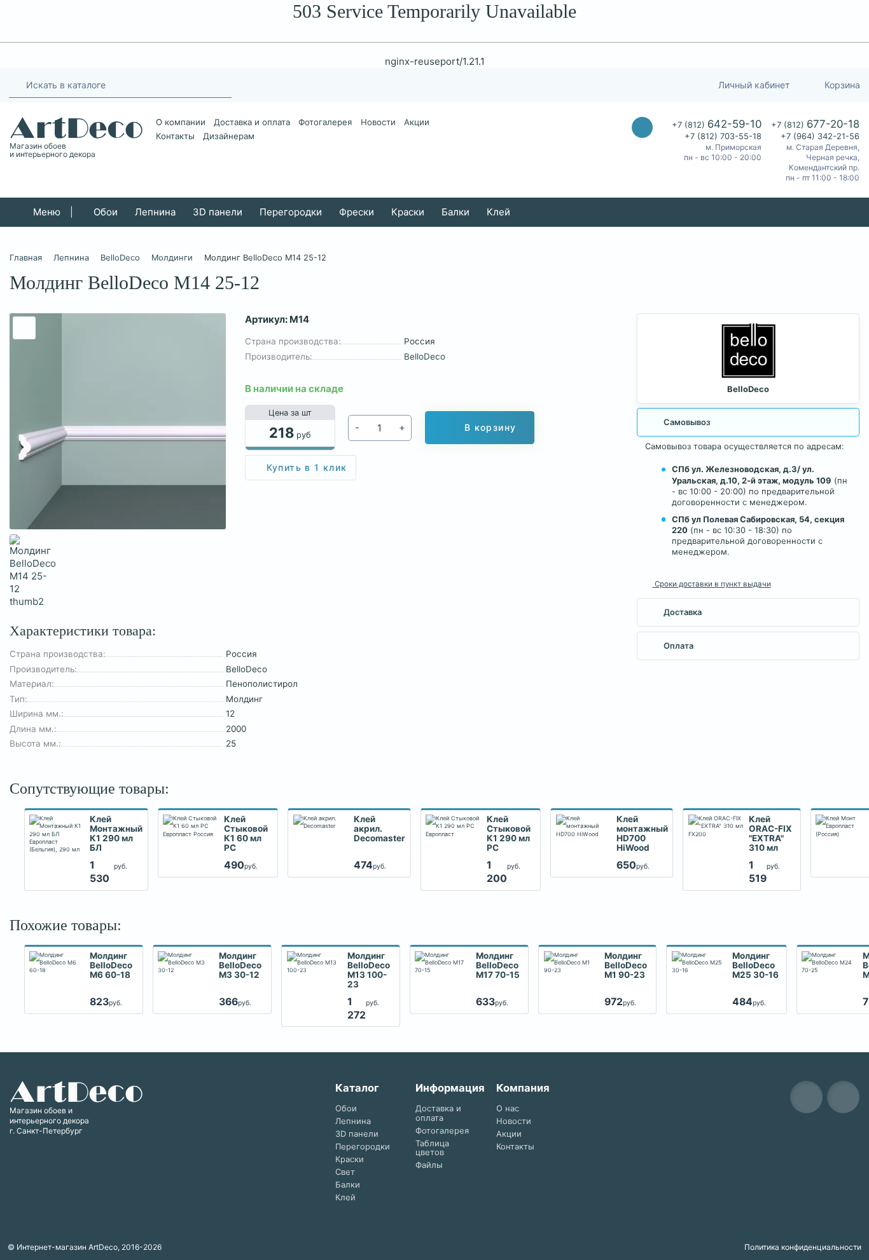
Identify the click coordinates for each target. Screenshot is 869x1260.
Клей (498, 212)
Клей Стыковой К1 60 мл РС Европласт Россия (247, 834)
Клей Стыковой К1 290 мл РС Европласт (510, 834)
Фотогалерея (325, 122)
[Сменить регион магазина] (677, 85)
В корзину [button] (490, 427)
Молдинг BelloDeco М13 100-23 (368, 970)
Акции (416, 122)
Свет (345, 1172)
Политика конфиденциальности (802, 1247)
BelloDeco (424, 356)
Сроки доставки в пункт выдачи (712, 583)
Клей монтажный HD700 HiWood (642, 834)
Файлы (429, 1165)
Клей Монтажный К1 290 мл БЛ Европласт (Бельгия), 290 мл (116, 834)
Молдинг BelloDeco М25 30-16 (755, 965)
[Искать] (218, 84)
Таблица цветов (432, 1148)
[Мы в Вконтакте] (843, 1097)
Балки (455, 212)
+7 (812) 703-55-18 (723, 136)
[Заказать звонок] (642, 127)
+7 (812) (716, 124)
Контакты (175, 136)
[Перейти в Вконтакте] (617, 85)
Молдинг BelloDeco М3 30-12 (240, 965)
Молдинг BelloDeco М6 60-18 (111, 965)
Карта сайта (832, 1129)
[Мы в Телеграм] (806, 1097)
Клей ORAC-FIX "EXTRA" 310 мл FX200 (770, 834)
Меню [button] (45, 212)
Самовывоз (687, 422)
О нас (507, 1108)
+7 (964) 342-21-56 (820, 136)
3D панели (217, 212)
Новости (378, 122)
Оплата (678, 646)
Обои (106, 212)
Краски (407, 212)
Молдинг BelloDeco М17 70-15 (498, 965)
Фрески (356, 212)
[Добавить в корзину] (135, 864)
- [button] (357, 427)
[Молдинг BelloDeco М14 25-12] (118, 421)
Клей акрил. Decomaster (379, 829)
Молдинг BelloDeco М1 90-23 (625, 965)
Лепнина (155, 212)
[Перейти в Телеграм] (593, 85)
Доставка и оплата (252, 122)
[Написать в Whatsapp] (642, 152)
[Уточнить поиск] (15, 84)
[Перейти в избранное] (648, 85)
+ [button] (402, 427)
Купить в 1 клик (307, 467)
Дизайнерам (228, 136)
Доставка (683, 612)
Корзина (842, 84)
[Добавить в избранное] (24, 327)
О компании (180, 122)
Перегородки (291, 212)
